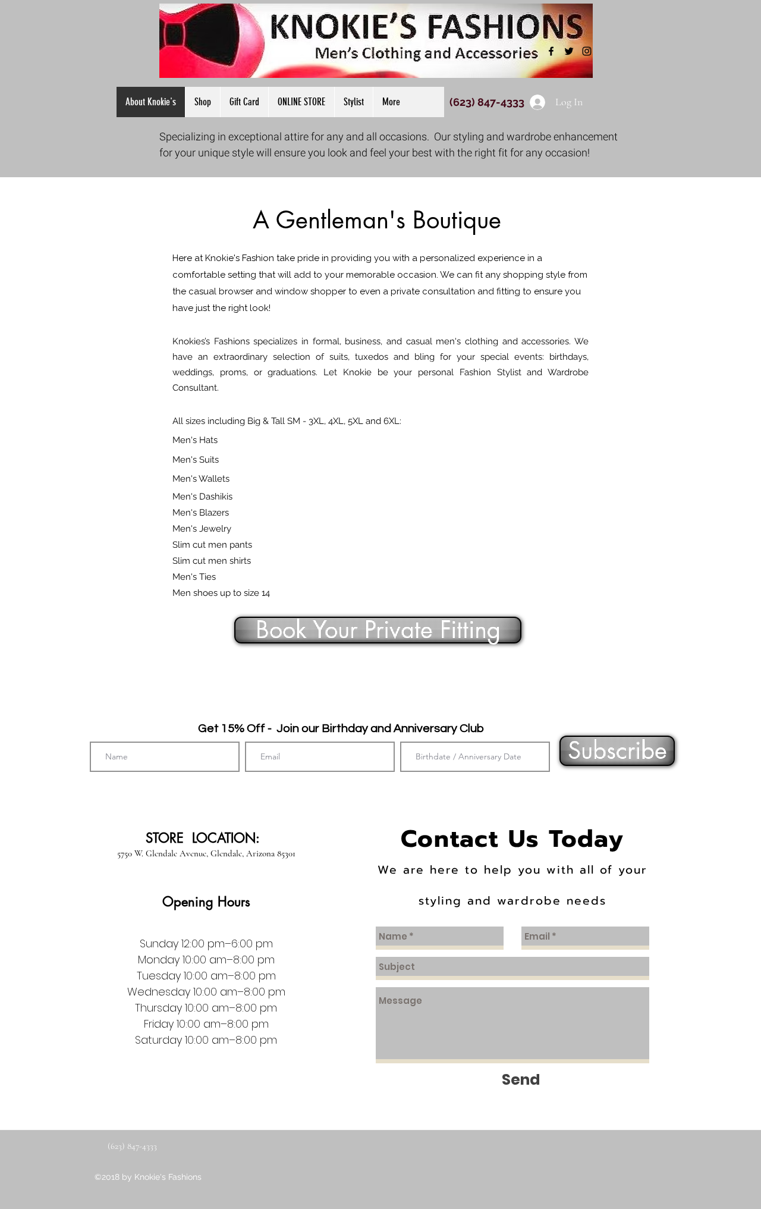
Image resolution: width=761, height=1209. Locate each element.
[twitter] (569, 51)
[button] (301, 102)
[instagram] (587, 51)
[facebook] (551, 51)
